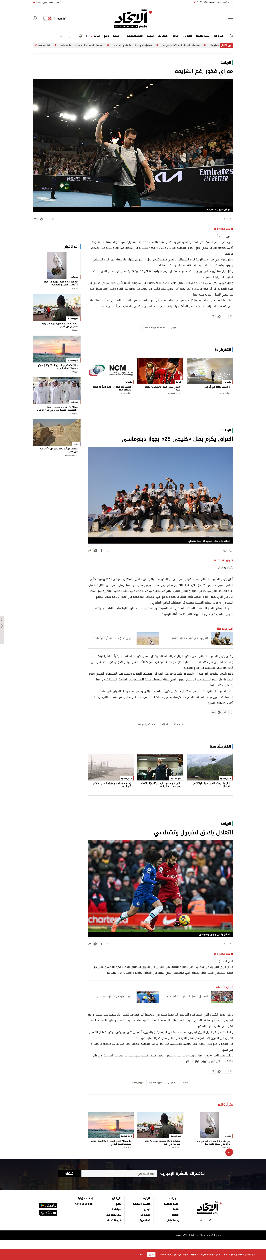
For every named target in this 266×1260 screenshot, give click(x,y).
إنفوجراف (145, 1214)
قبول (151, 1254)
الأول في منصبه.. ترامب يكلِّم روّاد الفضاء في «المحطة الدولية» (160, 785)
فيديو (116, 35)
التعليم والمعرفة (135, 35)
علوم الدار (218, 35)
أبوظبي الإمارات (206, 1)
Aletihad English (84, 1203)
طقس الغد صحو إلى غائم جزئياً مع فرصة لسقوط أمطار (112, 388)
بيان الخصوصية (113, 1214)
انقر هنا (193, 1254)
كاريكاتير (116, 1198)
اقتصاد (188, 35)
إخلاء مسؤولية (85, 1198)
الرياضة (176, 35)
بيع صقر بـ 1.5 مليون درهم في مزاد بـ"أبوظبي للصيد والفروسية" (213, 1143)
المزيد (97, 35)
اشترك (69, 1173)
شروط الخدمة (114, 1220)
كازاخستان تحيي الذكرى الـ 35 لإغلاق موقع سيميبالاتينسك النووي (111, 1143)
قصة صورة (145, 1220)
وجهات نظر (163, 35)
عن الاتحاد (116, 1209)
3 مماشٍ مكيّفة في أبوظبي (217, 387)
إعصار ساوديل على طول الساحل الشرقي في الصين (112, 785)
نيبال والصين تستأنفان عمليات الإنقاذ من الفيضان (211, 785)
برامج (106, 35)
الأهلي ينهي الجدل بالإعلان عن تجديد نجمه (162, 388)
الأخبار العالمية (202, 35)
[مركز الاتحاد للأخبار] (133, 18)
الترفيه (150, 35)
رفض (141, 1254)
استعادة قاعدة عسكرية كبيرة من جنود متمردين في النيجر (162, 1143)
